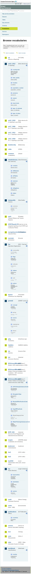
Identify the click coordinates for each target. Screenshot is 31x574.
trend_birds (15, 103)
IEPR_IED (11, 432)
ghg (9, 339)
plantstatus (15, 481)
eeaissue (15, 181)
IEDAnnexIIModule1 (13, 363)
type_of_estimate (15, 108)
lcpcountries (15, 474)
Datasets (4, 16)
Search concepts (22, 53)
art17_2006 (11, 126)
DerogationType (15, 394)
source (15, 317)
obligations (15, 188)
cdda (9, 149)
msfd (9, 499)
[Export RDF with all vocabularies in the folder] (26, 66)
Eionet (8, 10)
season (15, 98)
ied (9, 357)
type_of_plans (15, 113)
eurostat (11, 238)
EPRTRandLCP (13, 224)
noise (10, 505)
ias (9, 351)
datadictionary (13, 159)
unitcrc (15, 283)
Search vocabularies (10, 53)
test (9, 532)
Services (4, 31)
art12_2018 (11, 120)
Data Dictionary (14, 10)
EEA (9, 1)
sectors (15, 491)
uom (9, 536)
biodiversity (12, 145)
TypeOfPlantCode (15, 409)
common (11, 153)
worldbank (11, 548)
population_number (15, 88)
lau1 (9, 452)
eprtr (9, 216)
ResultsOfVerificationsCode (15, 401)
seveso (10, 525)
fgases (10, 294)
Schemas (4, 25)
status (14, 193)
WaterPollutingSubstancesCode (15, 421)
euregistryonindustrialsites (13, 232)
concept (15, 305)
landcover (11, 446)
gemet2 (10, 300)
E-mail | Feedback (6, 568)
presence (15, 93)
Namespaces (5, 34)
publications (12, 511)
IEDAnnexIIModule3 (13, 369)
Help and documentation (8, 13)
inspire (10, 440)
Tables (4, 19)
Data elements (5, 22)
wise (9, 542)
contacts (15, 165)
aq (9, 57)
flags (14, 256)
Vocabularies (5, 28)
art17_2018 (11, 138)
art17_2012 (11, 132)
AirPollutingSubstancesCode (15, 386)
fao (9, 244)
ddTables (15, 176)
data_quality (15, 77)
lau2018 (10, 461)
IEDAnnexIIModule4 (13, 379)
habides (10, 345)
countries (15, 517)
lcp (9, 469)
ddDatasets (15, 170)
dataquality (11, 200)
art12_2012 (11, 63)
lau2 (9, 456)
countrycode (15, 69)
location (15, 82)
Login (18, 3)
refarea (15, 270)
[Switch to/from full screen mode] (21, 4)
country (15, 554)
